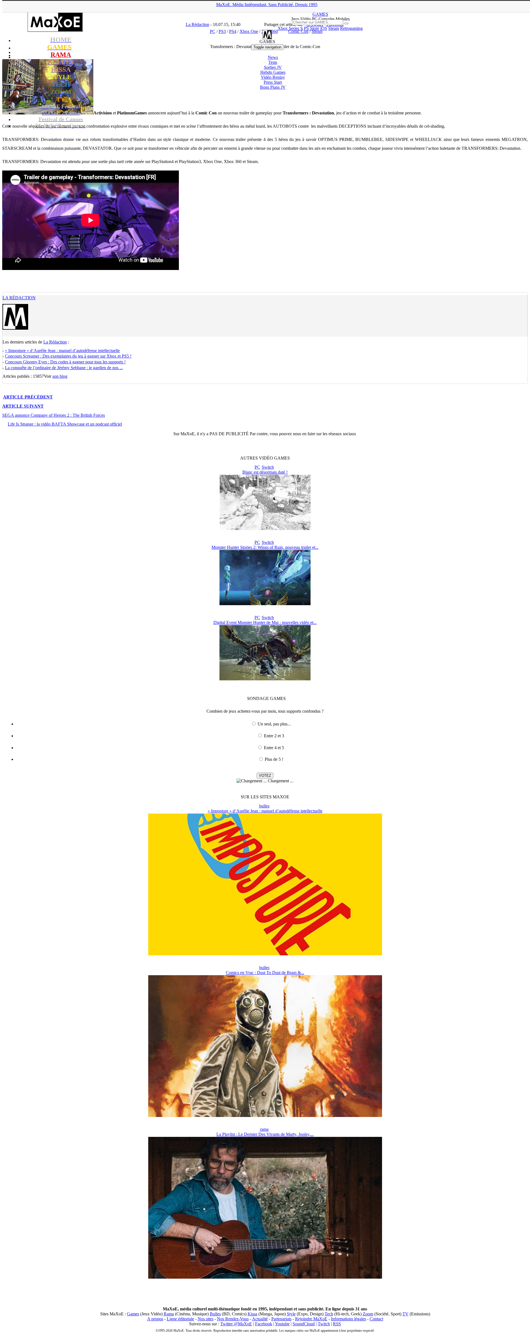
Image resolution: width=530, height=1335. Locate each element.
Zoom (368, 1314)
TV (405, 1314)
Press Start (273, 82)
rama (264, 1129)
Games (133, 1314)
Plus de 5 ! (274, 759)
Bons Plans (273, 87)
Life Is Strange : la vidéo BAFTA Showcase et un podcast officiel (65, 424)
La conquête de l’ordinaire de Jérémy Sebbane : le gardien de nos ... (64, 367)
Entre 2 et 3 (274, 735)
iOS (323, 28)
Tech (329, 1314)
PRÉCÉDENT (28, 397)
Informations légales (348, 1318)
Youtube (282, 1323)
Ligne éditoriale (180, 1318)
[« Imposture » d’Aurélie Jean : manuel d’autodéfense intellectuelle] (265, 953)
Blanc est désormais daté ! (265, 472)
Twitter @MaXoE (236, 1323)
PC (257, 467)
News (273, 57)
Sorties (273, 67)
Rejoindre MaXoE (311, 1318)
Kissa (252, 1314)
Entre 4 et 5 (274, 747)
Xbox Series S (290, 28)
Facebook (263, 1323)
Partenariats (281, 1318)
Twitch (324, 1323)
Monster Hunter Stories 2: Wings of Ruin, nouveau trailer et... (265, 547)
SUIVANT (23, 406)
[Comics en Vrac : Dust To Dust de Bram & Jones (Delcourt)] (265, 1115)
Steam (333, 28)
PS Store (311, 28)
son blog (59, 376)
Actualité (260, 1318)
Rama (169, 1314)
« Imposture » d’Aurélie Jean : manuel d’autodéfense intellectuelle (62, 350)
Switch (268, 467)
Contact (376, 1318)
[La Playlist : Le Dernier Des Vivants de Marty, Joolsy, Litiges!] (265, 1277)
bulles (264, 806)
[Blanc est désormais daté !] (265, 528)
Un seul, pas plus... (274, 724)
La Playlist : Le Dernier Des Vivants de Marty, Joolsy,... (265, 1134)
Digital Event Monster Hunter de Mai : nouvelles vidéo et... (265, 622)
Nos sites (205, 1318)
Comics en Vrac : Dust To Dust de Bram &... (265, 972)
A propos (155, 1318)
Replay (273, 77)
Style (291, 1314)
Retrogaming (351, 28)
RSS (337, 1323)
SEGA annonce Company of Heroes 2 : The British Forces (53, 415)
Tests (272, 62)
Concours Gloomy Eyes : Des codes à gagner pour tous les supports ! (65, 362)
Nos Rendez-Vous (233, 1318)
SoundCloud (304, 1323)
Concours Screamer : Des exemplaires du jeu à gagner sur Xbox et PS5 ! (68, 356)
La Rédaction (19, 297)
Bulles (215, 1314)
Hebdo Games (272, 72)
